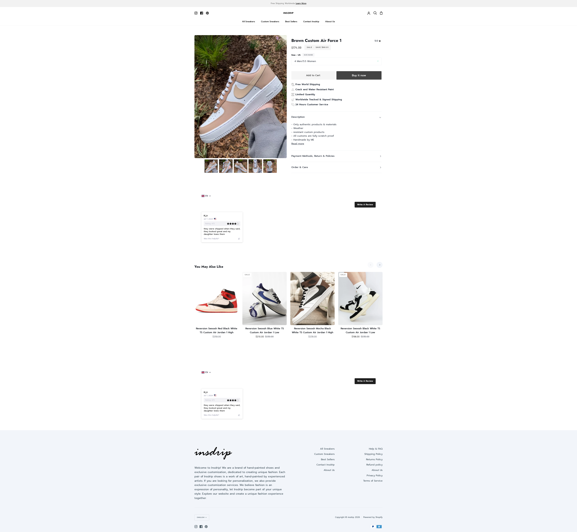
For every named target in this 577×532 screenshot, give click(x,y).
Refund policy (374, 465)
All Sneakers (327, 449)
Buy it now (359, 75)
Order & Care (299, 167)
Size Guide (308, 55)
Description (298, 117)
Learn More (301, 3)
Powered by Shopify (373, 517)
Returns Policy (374, 459)
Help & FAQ (376, 449)
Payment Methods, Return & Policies (312, 156)
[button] (365, 205)
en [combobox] (206, 196)
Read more (297, 144)
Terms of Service (373, 481)
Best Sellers (328, 459)
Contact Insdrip (325, 465)
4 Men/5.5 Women (305, 61)
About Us (329, 470)
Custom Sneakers (324, 454)
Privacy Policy (375, 475)
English (201, 517)
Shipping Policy (373, 454)
